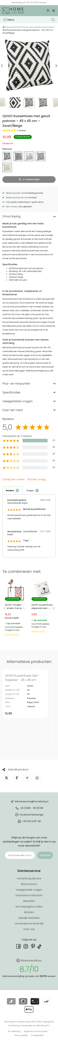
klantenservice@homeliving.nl (31, 801)
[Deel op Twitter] (6, 778)
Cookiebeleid (37, 1035)
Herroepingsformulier (29, 906)
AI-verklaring (14, 1031)
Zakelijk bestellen (29, 918)
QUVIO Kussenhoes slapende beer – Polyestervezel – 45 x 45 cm (42, 606)
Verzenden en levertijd (29, 923)
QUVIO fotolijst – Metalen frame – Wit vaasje (15, 608)
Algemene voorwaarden (36, 1031)
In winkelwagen (31, 179)
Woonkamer (12, 27)
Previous (2, 66)
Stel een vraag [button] (36, 479)
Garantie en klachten (29, 895)
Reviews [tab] (10, 490)
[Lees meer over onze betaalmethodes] (11, 1001)
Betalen (29, 912)
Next (56, 66)
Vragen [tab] (30, 490)
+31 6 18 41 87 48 (31, 821)
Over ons (29, 929)
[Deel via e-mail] (27, 778)
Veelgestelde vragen (29, 890)
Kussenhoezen (46, 27)
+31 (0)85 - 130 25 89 (31, 807)
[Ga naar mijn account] (48, 11)
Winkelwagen (54, 11)
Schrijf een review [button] (13, 479)
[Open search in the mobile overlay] (54, 19)
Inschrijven (45, 855)
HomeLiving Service (29, 878)
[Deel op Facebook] (17, 778)
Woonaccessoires (29, 27)
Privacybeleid (21, 1035)
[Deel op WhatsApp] (37, 778)
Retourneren (29, 884)
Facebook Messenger (32, 814)
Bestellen (29, 901)
